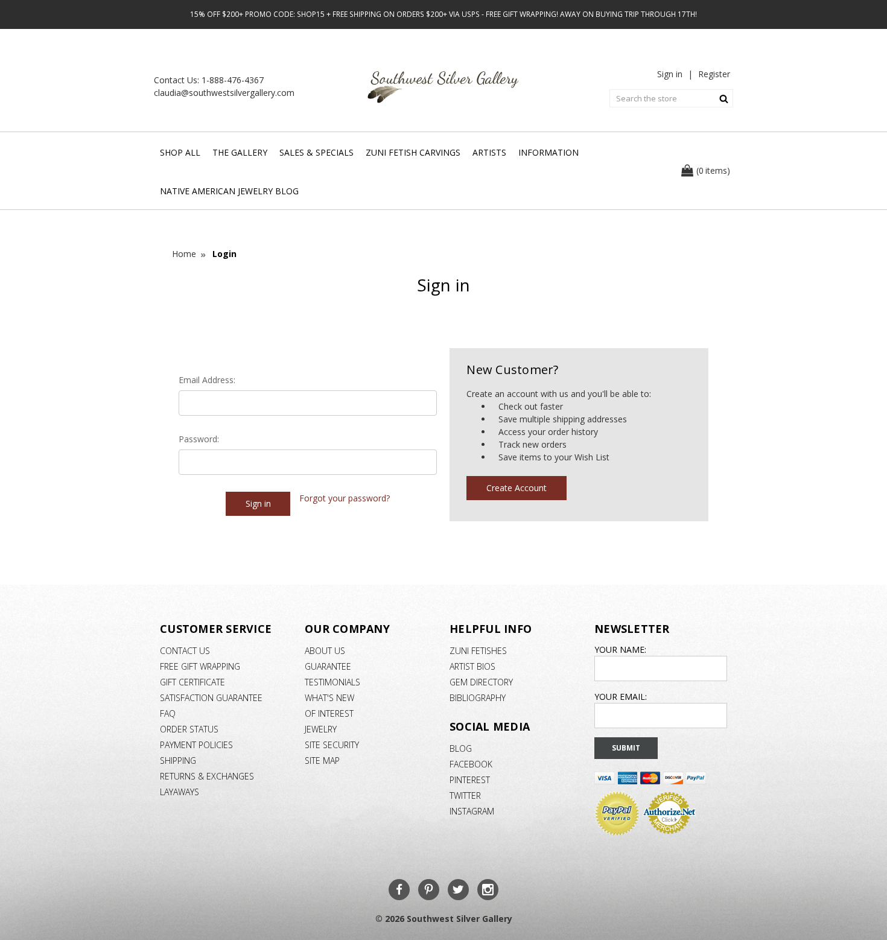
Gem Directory (481, 682)
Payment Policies (196, 745)
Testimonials (332, 682)
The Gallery (239, 152)
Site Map (322, 760)
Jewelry (321, 729)
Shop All (180, 152)
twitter (465, 795)
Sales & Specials (316, 152)
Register (714, 74)
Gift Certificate (192, 682)
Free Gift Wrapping (200, 666)
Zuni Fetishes (478, 650)
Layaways (179, 792)
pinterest (470, 780)
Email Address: (207, 380)
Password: (199, 439)
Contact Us (185, 650)
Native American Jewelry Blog (229, 191)
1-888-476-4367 (233, 80)
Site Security (332, 745)
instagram (472, 811)
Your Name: (620, 649)
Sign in (669, 74)
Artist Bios (472, 666)
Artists (489, 152)
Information (548, 152)
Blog (461, 748)
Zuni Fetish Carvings (413, 152)
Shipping (178, 760)
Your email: (620, 696)
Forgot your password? (344, 498)
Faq (168, 713)
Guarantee (328, 666)
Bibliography (478, 697)
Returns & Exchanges (207, 776)
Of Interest (329, 713)
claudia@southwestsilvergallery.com (224, 92)
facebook (471, 764)
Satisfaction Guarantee (211, 697)
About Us (325, 650)
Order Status (189, 729)
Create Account (516, 488)
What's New (329, 697)
